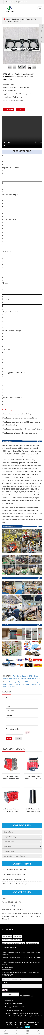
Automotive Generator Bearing (11, 940)
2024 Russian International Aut (14, 879)
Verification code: (12, 729)
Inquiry (27, 1033)
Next (37, 45)
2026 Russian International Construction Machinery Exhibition (22, 952)
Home (8, 19)
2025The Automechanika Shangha (15, 884)
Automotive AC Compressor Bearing (13, 943)
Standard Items (7, 936)
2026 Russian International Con (14, 870)
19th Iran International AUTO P (14, 874)
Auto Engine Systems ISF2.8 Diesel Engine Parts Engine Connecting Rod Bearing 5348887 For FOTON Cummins (21, 684)
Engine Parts (25, 19)
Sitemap (22, 1027)
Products (15, 19)
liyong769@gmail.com (15, 906)
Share (5, 1033)
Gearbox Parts (9, 841)
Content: (9, 716)
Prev (6, 45)
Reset (18, 738)
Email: (8, 707)
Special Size (17, 936)
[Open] (41, 34)
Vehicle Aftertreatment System (14, 856)
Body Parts (8, 846)
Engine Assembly (10, 837)
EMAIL (21, 109)
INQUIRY (9, 109)
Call (16, 1033)
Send (9, 738)
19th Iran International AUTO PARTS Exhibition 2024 (19, 957)
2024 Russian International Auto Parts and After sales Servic (21, 962)
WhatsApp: (10, 698)
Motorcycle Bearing (32, 943)
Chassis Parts (9, 851)
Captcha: (5, 982)
